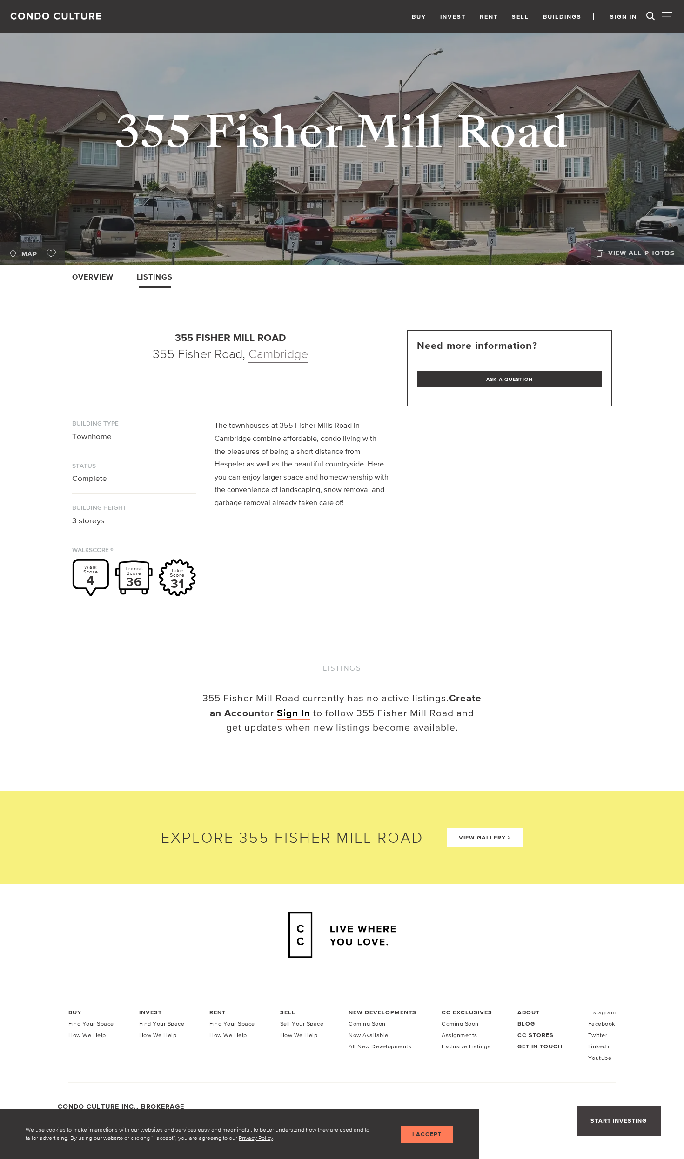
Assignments (459, 1035)
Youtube (600, 1057)
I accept (427, 1134)
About (528, 1012)
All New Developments (380, 1046)
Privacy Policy (256, 1137)
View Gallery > (485, 837)
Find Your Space (91, 1023)
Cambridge (278, 353)
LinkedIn (599, 1046)
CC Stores (535, 1035)
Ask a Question (509, 379)
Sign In (623, 16)
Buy (419, 16)
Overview (93, 277)
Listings (155, 277)
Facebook (601, 1023)
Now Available (369, 1035)
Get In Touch (540, 1046)
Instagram (602, 1012)
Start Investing (618, 1120)
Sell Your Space (302, 1023)
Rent (489, 16)
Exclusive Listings (466, 1046)
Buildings (562, 16)
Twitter (598, 1035)
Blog (526, 1023)
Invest (453, 16)
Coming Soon (367, 1023)
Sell (520, 16)
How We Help (87, 1035)
